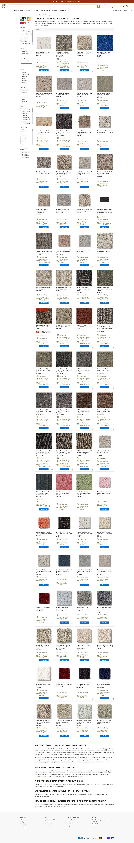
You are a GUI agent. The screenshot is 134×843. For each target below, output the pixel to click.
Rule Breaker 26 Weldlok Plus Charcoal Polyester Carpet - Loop (64, 370)
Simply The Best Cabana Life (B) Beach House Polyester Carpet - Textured (63, 647)
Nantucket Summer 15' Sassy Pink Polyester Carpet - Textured (63, 493)
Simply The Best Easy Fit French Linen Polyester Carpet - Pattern (43, 647)
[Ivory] (25, 20)
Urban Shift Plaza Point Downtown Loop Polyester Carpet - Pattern (64, 452)
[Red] (23, 23)
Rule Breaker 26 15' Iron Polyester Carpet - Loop (83, 370)
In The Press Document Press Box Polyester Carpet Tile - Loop (43, 493)
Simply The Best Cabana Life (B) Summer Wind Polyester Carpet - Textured (63, 173)
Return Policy (23, 824)
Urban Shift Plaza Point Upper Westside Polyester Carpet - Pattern (44, 452)
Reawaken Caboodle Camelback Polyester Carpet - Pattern (83, 132)
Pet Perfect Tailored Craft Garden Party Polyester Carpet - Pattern (63, 251)
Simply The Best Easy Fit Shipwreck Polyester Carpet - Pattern (104, 609)
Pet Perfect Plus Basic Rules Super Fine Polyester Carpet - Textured (44, 684)
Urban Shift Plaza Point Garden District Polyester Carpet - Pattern (84, 452)
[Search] (98, 6)
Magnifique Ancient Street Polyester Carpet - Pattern (104, 94)
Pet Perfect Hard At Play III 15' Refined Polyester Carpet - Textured (64, 571)
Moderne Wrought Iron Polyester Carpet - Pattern (84, 289)
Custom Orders (23, 828)
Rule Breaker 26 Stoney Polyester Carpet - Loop (103, 370)
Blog (69, 826)
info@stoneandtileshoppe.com (109, 7)
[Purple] (21, 23)
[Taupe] (25, 23)
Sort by (37, 29)
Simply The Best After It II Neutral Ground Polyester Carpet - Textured (43, 722)
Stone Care (70, 822)
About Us (46, 828)
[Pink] (30, 20)
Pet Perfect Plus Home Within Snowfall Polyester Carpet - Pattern (84, 534)
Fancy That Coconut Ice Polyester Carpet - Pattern (104, 452)
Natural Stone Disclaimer (73, 820)
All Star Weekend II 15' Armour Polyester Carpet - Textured (83, 684)
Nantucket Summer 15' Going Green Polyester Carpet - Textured (83, 493)
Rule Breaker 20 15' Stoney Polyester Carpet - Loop (43, 370)
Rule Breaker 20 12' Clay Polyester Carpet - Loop (83, 327)
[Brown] (28, 18)
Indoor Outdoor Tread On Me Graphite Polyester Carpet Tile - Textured (104, 211)
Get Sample (44, 70)
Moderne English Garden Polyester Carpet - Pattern (104, 289)
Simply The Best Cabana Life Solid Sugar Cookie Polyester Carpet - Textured (84, 647)
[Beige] (21, 18)
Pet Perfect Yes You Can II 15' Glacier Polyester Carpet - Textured (104, 173)
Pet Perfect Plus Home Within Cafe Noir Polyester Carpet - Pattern (64, 534)
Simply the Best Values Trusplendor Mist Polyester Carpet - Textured (43, 211)
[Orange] (28, 20)
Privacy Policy (47, 826)
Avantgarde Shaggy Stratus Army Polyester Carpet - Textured (43, 327)
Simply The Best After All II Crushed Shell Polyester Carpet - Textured (84, 722)
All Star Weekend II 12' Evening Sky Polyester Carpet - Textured (104, 684)
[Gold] (30, 18)
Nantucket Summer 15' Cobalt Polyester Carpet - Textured (103, 54)
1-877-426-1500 (106, 5)
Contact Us (22, 830)
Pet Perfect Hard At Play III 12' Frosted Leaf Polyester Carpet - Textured (84, 571)
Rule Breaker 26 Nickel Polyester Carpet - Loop (62, 54)
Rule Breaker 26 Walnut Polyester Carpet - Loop (83, 411)
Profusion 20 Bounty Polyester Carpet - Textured (44, 251)
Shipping (22, 822)
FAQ (21, 820)
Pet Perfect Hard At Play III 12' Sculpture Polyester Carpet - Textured (104, 571)
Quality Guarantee (48, 822)
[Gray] (21, 20)
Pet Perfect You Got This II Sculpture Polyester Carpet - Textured (84, 173)
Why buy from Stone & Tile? (50, 820)
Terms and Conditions (48, 824)
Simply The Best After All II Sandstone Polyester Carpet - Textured (64, 722)
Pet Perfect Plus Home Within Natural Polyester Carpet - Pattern (104, 534)
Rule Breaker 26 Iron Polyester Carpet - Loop (43, 411)
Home (36, 15)
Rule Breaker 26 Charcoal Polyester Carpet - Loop (63, 132)
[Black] (23, 18)
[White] (28, 23)
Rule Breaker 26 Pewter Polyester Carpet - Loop (63, 411)
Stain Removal (71, 824)
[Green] (23, 20)
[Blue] (25, 18)
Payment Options (24, 826)
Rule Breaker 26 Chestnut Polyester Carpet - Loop (104, 411)
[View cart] (127, 6)
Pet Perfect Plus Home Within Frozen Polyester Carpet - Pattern (43, 571)
